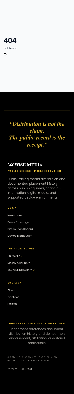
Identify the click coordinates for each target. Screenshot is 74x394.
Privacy (13, 369)
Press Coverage (18, 222)
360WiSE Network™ (20, 270)
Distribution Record (20, 229)
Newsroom (15, 215)
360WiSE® (14, 256)
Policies (12, 304)
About (12, 290)
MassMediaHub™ (19, 263)
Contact (13, 297)
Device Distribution (20, 236)
